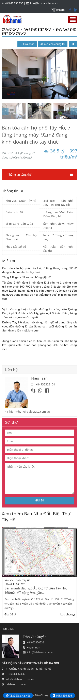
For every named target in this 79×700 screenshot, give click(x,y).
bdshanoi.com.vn (16, 684)
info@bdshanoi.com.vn (44, 3)
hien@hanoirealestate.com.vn (29, 411)
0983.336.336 (63, 695)
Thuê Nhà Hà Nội (19, 695)
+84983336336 (35, 642)
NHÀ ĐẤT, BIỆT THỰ (37, 29)
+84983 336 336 (14, 3)
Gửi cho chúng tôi (54, 44)
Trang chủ (10, 29)
